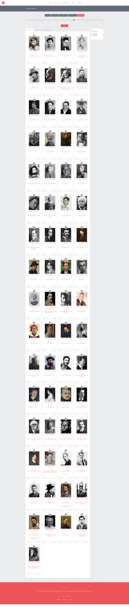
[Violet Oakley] (50, 394)
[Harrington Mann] (50, 331)
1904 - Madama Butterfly (81, 438)
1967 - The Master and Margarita (50, 119)
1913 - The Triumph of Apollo (65, 343)
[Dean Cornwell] (81, 139)
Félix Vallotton (66, 530)
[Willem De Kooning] (66, 171)
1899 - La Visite (66, 534)
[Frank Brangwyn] (81, 75)
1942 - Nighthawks (33, 279)
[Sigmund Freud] (34, 235)
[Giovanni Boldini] (50, 75)
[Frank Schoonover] (81, 458)
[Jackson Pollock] (66, 426)
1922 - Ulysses (65, 55)
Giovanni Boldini (49, 83)
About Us (58, 599)
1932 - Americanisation (80, 151)
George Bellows (34, 83)
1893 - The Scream (33, 406)
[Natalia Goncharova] (50, 235)
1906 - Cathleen (50, 343)
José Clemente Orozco (66, 403)
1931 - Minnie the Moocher (66, 119)
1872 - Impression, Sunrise (50, 375)
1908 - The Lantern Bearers (81, 406)
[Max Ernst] (81, 203)
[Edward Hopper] (34, 267)
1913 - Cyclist (49, 247)
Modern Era (80, 15)
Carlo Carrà (81, 115)
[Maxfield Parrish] (81, 394)
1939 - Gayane (81, 279)
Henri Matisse (81, 339)
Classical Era (54, 15)
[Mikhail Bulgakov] (50, 107)
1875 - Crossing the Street (50, 87)
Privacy (70, 599)
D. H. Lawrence (34, 51)
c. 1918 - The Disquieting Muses (50, 183)
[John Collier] (66, 139)
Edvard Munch (34, 403)
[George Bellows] (34, 75)
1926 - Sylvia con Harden (65, 215)
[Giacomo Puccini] (81, 426)
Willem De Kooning (66, 179)
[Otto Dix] (66, 203)
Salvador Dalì (34, 179)
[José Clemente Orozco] (66, 394)
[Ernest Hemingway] (50, 43)
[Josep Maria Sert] (66, 331)
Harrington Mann (50, 339)
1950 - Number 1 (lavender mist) (65, 438)
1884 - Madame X (65, 502)
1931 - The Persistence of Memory (34, 183)
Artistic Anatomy (65, 473)
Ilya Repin (34, 466)
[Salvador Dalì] (34, 171)
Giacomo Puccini (81, 434)
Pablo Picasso (50, 434)
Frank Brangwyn (81, 83)
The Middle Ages (63, 15)
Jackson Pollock (65, 434)
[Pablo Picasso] (50, 426)
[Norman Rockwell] (66, 458)
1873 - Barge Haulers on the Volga (34, 470)
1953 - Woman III (65, 183)
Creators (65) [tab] (29, 30)
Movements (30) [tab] (46, 30)
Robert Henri (81, 243)
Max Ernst (82, 211)
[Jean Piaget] (34, 426)
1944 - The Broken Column (66, 279)
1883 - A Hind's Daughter (65, 247)
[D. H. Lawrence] (34, 43)
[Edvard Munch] (34, 394)
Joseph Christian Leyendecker (50, 308)
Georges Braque (34, 115)
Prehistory (48, 15)
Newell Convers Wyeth (34, 562)
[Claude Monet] (50, 363)
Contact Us (65, 599)
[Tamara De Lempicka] (81, 171)
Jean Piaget (34, 434)
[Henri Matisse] (81, 331)
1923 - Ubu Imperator (81, 215)
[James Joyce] (66, 43)
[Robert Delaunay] (34, 203)
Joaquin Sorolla (34, 530)
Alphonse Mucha (81, 371)
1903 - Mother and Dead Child (34, 311)
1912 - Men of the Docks (33, 87)
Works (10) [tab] (38, 30)
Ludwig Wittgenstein (82, 530)
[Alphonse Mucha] (81, 363)
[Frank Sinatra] (50, 490)
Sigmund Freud (34, 243)
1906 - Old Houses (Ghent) (82, 87)
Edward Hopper (34, 275)
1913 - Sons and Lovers (33, 55)
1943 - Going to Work (81, 311)
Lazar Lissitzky (66, 307)
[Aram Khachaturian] (81, 267)
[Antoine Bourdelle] (66, 75)
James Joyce (66, 51)
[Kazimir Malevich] (34, 331)
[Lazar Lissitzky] (66, 299)
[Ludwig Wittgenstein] (81, 522)
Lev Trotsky (50, 530)
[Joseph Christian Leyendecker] (50, 299)
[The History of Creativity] (5, 3)
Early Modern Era (72, 15)
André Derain (50, 211)
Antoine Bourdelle (66, 83)
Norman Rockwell (66, 466)
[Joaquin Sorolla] (34, 522)
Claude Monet (50, 371)
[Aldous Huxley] (50, 267)
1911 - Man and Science (49, 406)
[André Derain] (50, 203)
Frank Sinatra (50, 498)
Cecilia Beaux (81, 51)
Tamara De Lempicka (82, 179)
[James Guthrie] (66, 235)
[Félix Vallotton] (66, 522)
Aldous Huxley (50, 275)
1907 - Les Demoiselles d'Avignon (49, 438)
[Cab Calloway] (66, 107)
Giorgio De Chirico (50, 179)
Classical (78, 286)
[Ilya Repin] (34, 458)
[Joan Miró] (34, 363)
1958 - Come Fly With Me (50, 502)
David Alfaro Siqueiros (82, 498)
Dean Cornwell (82, 147)
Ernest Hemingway (50, 51)
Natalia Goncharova (50, 243)
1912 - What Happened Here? (81, 470)
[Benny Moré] (66, 363)
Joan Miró (34, 371)
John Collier (65, 147)
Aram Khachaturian (81, 275)
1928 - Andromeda (81, 183)
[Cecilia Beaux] (81, 43)
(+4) (69, 473)
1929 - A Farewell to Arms (50, 55)
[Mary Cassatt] (50, 139)
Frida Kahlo (66, 275)
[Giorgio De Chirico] (50, 171)
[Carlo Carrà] (81, 107)
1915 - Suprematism (34, 343)
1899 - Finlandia (34, 502)
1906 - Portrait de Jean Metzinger (33, 215)
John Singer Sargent (66, 498)
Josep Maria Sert (65, 339)
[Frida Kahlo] (66, 267)
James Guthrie (66, 243)
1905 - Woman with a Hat (81, 343)
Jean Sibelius (34, 498)
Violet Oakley (50, 403)
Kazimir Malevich (34, 339)
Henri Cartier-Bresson (34, 147)
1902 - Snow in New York (81, 247)
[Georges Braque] (34, 107)
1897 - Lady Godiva (65, 151)
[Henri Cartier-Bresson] (34, 139)
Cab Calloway (66, 115)
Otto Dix (66, 211)
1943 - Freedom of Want (65, 470)
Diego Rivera (50, 466)
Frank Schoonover (82, 466)
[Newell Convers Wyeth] (34, 554)
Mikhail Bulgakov (50, 115)
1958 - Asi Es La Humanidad (65, 375)
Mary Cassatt (50, 147)
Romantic (78, 445)
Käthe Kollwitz (34, 307)
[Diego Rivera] (50, 458)
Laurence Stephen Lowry (81, 307)
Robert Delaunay (34, 211)
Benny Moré (66, 371)
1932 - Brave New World (49, 279)
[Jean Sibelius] (34, 490)
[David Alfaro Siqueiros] (81, 490)
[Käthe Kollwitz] (34, 299)
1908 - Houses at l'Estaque (34, 119)
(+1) (86, 151)
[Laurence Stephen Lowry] (81, 299)
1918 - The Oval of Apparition (81, 119)
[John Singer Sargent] (66, 490)
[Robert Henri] (81, 235)
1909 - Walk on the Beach (34, 534)
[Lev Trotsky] (50, 522)
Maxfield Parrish (81, 403)
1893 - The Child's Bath (49, 151)
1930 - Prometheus (65, 406)
